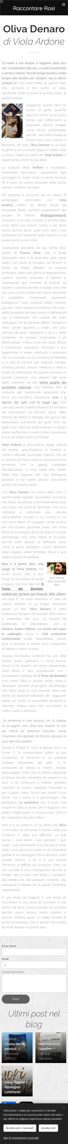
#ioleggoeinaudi (53, 215)
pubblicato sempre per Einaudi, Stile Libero (34, 589)
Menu (63, 4)
